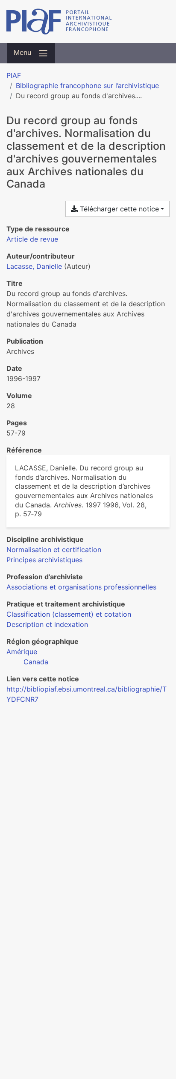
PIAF (13, 75)
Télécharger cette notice (118, 209)
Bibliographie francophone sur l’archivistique (87, 85)
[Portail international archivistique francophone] (88, 21)
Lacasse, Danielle (34, 266)
